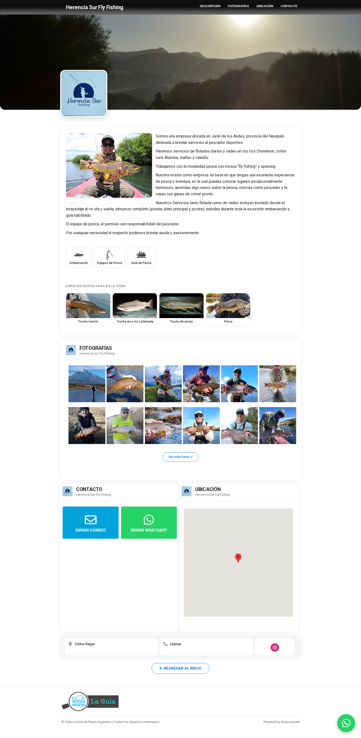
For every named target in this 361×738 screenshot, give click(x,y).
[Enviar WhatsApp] (346, 723)
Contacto (289, 6)
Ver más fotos (179, 457)
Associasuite (290, 722)
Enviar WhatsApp (149, 530)
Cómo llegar (85, 644)
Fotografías (238, 6)
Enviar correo (90, 530)
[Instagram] (275, 647)
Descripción (210, 6)
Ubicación (264, 6)
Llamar (175, 644)
